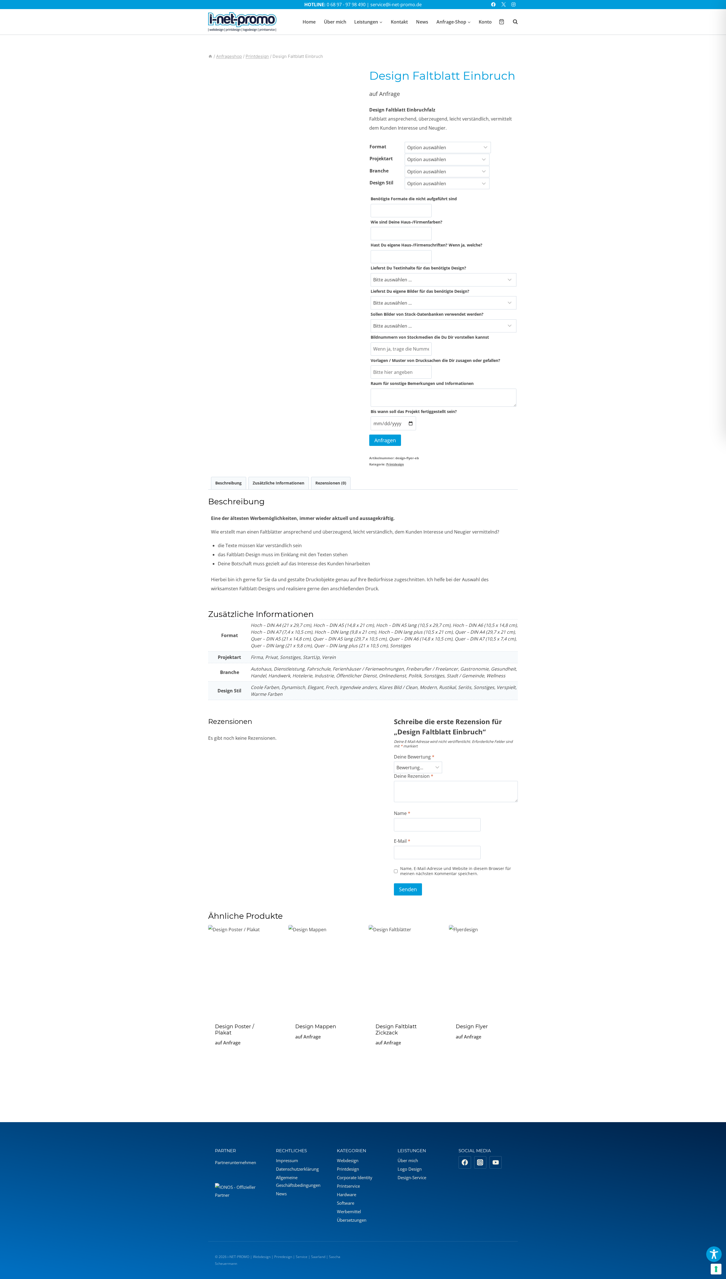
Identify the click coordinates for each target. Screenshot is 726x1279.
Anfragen (385, 440)
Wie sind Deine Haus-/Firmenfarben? (406, 222)
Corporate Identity (354, 1177)
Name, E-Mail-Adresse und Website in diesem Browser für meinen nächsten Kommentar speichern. (455, 871)
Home (309, 22)
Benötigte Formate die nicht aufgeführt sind (414, 198)
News (422, 22)
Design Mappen (315, 1026)
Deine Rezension (413, 776)
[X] (503, 4)
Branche (379, 171)
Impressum (287, 1160)
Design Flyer (472, 1026)
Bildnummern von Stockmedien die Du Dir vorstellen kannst (430, 337)
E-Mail (402, 841)
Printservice (348, 1186)
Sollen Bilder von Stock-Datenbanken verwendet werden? (427, 314)
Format (378, 147)
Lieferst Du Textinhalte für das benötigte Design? (418, 268)
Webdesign (347, 1160)
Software (345, 1203)
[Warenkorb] (501, 21)
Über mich (335, 22)
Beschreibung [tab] (228, 483)
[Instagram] (513, 4)
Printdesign (395, 464)
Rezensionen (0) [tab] (330, 483)
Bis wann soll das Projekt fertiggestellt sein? (414, 411)
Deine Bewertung (414, 757)
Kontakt (399, 22)
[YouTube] (495, 1162)
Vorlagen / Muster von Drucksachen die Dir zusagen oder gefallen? (435, 360)
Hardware (346, 1194)
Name (402, 813)
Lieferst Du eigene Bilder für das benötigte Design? (420, 291)
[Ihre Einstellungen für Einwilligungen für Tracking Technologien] (716, 1269)
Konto (485, 22)
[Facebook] (493, 4)
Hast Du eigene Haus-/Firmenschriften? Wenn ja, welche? (426, 245)
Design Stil (381, 183)
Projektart (381, 158)
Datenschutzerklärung (297, 1169)
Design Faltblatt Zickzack (396, 1029)
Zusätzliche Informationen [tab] (278, 483)
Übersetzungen (351, 1220)
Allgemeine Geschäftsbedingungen (298, 1181)
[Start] (210, 56)
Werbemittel (349, 1211)
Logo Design (410, 1169)
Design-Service (412, 1177)
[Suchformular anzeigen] (512, 21)
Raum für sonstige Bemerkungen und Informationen (422, 383)
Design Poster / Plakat (234, 1029)
